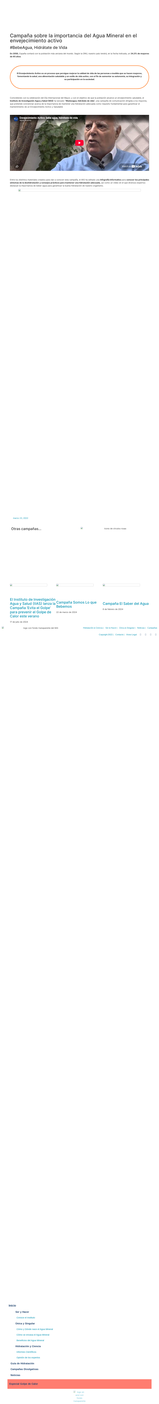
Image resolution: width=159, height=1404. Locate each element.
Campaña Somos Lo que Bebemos (76, 604)
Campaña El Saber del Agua (126, 603)
